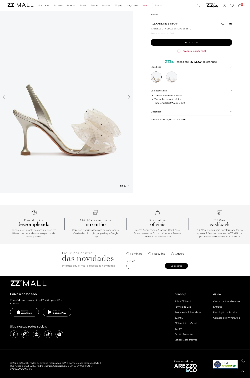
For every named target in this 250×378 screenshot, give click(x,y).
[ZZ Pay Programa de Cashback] (212, 5)
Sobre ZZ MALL (183, 301)
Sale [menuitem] (144, 5)
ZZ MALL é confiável (186, 323)
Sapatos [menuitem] (58, 5)
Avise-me (191, 42)
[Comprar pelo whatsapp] (242, 361)
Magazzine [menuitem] (132, 5)
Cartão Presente (184, 334)
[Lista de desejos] (232, 5)
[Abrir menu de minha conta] (224, 5)
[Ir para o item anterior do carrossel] (4, 97)
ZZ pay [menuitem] (118, 5)
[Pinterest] (36, 334)
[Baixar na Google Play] (57, 312)
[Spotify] (59, 334)
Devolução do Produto (225, 312)
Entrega (217, 306)
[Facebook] (14, 334)
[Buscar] (198, 5)
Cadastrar (176, 265)
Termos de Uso (183, 306)
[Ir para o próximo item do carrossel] (129, 97)
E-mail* (130, 261)
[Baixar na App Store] (24, 312)
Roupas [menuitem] (71, 5)
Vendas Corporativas (186, 339)
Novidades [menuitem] (44, 5)
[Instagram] (25, 334)
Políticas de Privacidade (188, 312)
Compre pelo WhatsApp (226, 317)
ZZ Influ (179, 317)
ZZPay (178, 328)
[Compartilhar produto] (230, 24)
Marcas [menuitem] (106, 5)
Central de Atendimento (226, 301)
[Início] (20, 5)
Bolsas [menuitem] (94, 5)
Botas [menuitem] (83, 5)
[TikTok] (48, 334)
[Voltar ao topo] (242, 371)
